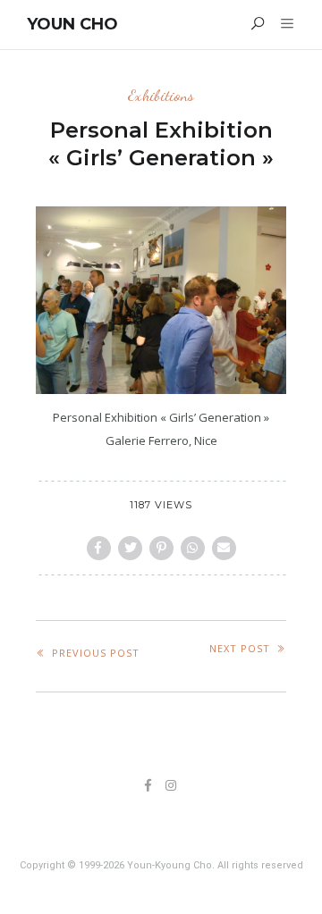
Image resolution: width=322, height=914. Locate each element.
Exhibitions (161, 95)
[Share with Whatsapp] (193, 548)
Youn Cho (72, 24)
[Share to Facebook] (99, 548)
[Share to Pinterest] (161, 548)
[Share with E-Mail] (224, 548)
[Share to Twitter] (130, 548)
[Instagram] (171, 786)
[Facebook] (148, 786)
